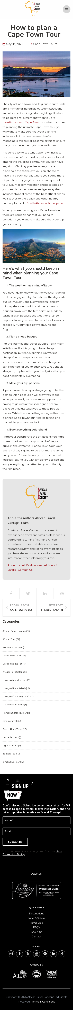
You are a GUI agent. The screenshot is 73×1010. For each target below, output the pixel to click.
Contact (36, 936)
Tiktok (62, 953)
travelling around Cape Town (21, 122)
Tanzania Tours (11, 737)
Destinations (36, 913)
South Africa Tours (12, 729)
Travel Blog (36, 922)
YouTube (37, 953)
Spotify (46, 953)
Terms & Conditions (43, 1001)
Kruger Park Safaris (13, 671)
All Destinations (32, 565)
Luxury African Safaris (14, 688)
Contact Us (25, 569)
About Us (14, 565)
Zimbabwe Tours (12, 761)
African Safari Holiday (14, 631)
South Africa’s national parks (45, 203)
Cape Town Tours (45, 44)
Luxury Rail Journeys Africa (17, 696)
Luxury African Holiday (15, 680)
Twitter (29, 953)
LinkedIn (54, 953)
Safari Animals (10, 721)
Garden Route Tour (13, 663)
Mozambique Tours (13, 704)
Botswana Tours (11, 647)
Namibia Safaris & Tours (15, 712)
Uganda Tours (10, 745)
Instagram (12, 953)
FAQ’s (36, 927)
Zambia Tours (10, 753)
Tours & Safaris (36, 918)
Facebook (20, 953)
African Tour (9, 639)
